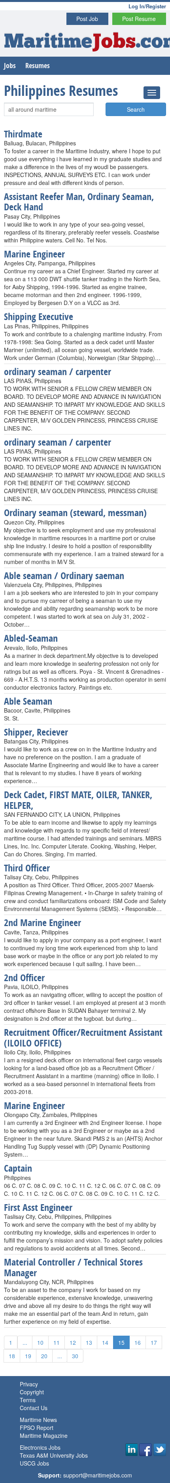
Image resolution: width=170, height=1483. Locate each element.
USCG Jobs (34, 1463)
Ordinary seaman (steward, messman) (75, 512)
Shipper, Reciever (36, 732)
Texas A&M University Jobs (54, 1455)
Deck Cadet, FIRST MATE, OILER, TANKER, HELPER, (78, 799)
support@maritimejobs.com (97, 1475)
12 (73, 1342)
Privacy (29, 1384)
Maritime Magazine (44, 1435)
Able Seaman (28, 701)
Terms (28, 1400)
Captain (18, 1168)
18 (12, 1356)
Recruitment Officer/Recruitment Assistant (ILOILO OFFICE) (83, 1037)
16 (137, 1342)
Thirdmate (23, 134)
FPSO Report (36, 1428)
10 (40, 1342)
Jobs (10, 66)
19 (28, 1356)
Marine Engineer (34, 254)
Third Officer (27, 868)
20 (44, 1356)
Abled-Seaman (31, 638)
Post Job (87, 19)
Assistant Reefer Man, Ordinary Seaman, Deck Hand (79, 201)
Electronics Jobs (40, 1447)
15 (121, 1342)
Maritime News (38, 1420)
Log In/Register (147, 6)
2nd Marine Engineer (42, 922)
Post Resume (139, 19)
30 (75, 1356)
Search (136, 109)
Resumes (37, 66)
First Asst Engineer (38, 1207)
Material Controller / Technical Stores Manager (73, 1267)
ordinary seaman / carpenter (57, 371)
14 (105, 1342)
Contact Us (33, 1408)
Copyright (32, 1392)
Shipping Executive (38, 316)
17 (154, 1342)
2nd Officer (24, 977)
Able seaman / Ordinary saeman (64, 575)
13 (89, 1342)
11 (56, 1342)
